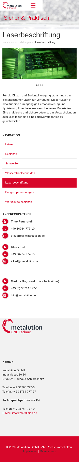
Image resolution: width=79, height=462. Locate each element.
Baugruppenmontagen (19, 192)
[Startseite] (12, 8)
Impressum (30, 451)
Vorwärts (71, 89)
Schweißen (12, 163)
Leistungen (24, 42)
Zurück (8, 89)
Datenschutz (48, 451)
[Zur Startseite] (22, 334)
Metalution (8, 42)
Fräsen (9, 144)
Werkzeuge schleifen (18, 201)
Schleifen (11, 153)
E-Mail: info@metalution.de (19, 413)
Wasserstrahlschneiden (20, 173)
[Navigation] (34, 6)
